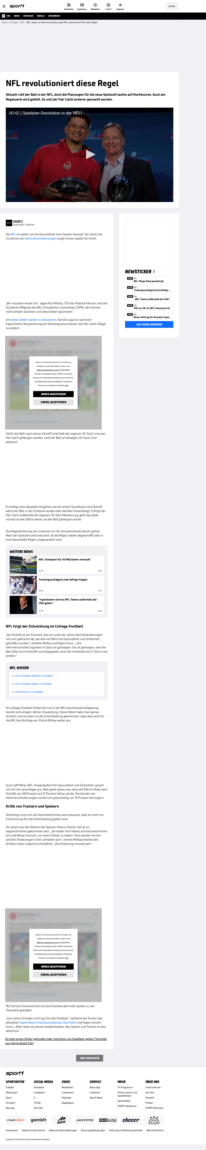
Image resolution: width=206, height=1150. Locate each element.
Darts (8, 1097)
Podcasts (66, 1097)
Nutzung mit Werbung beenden (126, 1130)
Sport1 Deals (96, 1097)
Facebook (39, 1087)
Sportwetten (124, 1100)
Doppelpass (68, 1102)
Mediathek (67, 1087)
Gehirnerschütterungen (40, 238)
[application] (89, 155)
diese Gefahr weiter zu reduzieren (33, 320)
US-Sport (10, 1102)
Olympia (10, 1107)
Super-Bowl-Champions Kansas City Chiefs (47, 1022)
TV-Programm (125, 1087)
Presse (149, 1102)
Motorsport (12, 1092)
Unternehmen (153, 1087)
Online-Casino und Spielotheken (127, 1094)
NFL (13, 234)
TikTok (37, 1102)
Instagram (39, 1092)
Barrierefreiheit (155, 1130)
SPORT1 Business (154, 1107)
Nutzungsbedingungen (93, 1130)
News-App (95, 1087)
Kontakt (149, 1097)
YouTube (38, 1107)
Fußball (10, 1087)
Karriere (149, 1092)
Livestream (68, 1092)
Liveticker (95, 1092)
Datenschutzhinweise (33, 1130)
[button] (90, 154)
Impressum (12, 1130)
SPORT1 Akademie (127, 1106)
